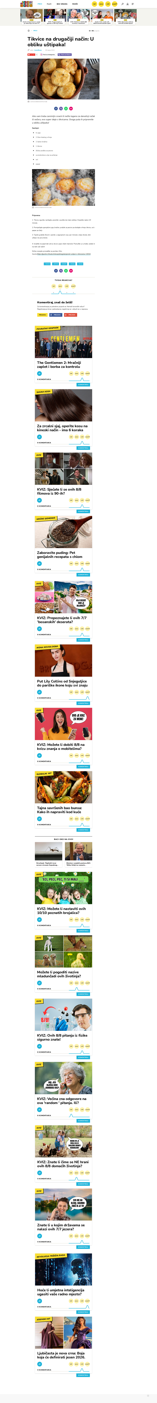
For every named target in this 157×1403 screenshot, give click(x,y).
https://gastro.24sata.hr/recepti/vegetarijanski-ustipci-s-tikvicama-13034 (64, 254)
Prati (49, 54)
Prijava (42, 315)
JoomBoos (38, 50)
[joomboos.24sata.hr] (26, 4)
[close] (148, 1396)
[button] (2, 1391)
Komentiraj (83, 385)
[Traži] (122, 4)
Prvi (35, 30)
